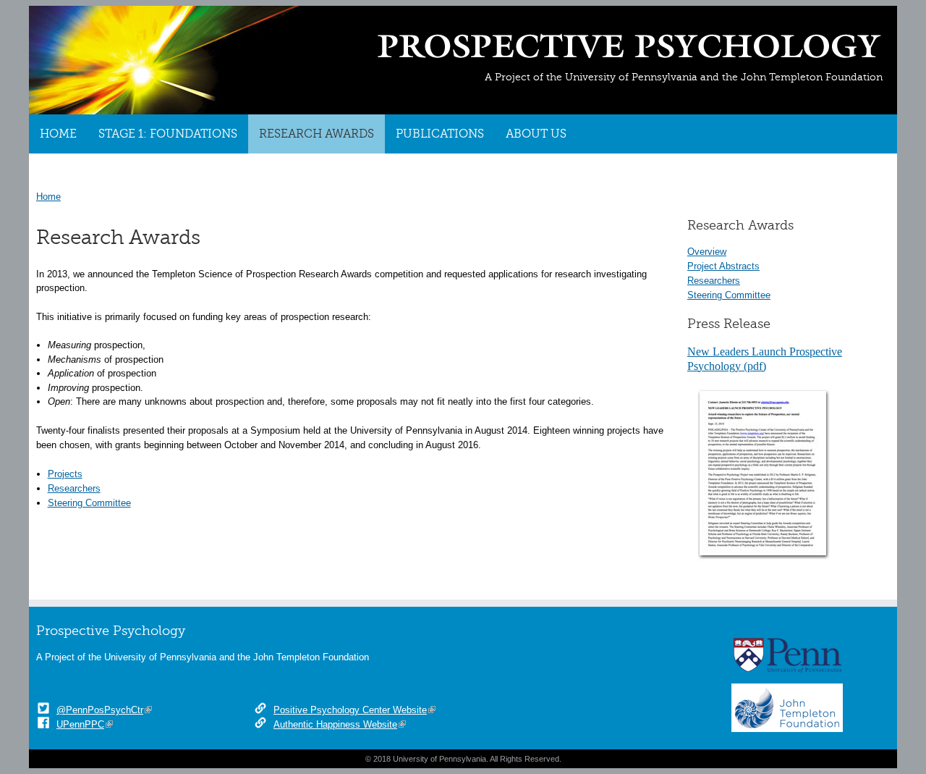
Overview (706, 251)
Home (58, 133)
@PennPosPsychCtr (99, 709)
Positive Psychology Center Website (350, 709)
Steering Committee (728, 295)
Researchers (713, 280)
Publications (440, 133)
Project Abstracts (723, 266)
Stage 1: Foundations (167, 133)
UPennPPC (80, 724)
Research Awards (316, 133)
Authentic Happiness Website (335, 724)
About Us (536, 133)
